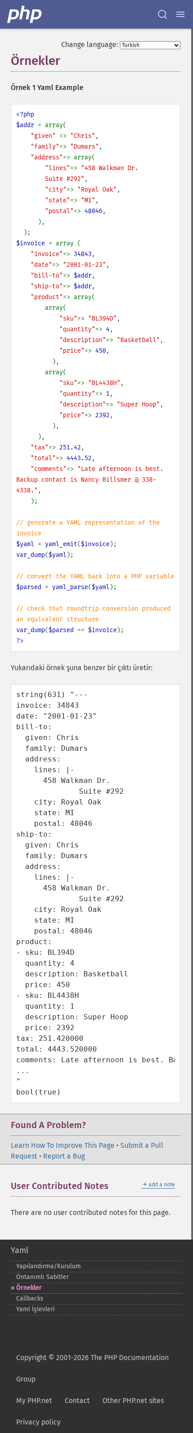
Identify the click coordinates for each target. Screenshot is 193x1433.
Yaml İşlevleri (35, 1309)
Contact (77, 1400)
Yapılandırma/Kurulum (48, 1266)
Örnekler (29, 1288)
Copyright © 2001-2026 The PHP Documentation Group (92, 1368)
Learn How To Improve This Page (62, 1145)
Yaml (19, 1250)
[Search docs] (162, 14)
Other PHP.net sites (133, 1400)
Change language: (89, 44)
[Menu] (180, 14)
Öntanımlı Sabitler (42, 1277)
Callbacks (30, 1298)
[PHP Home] (25, 14)
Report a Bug (64, 1156)
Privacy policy (38, 1422)
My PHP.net (34, 1400)
